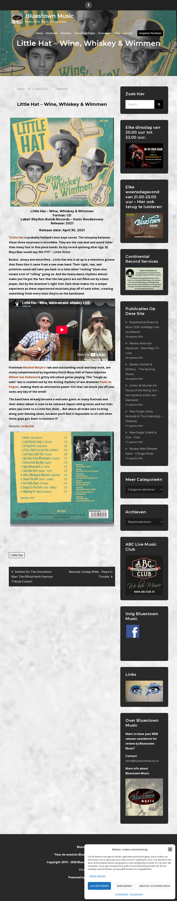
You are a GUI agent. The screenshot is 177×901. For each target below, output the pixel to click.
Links (117, 33)
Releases (66, 33)
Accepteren (99, 886)
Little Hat (17, 555)
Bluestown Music (49, 15)
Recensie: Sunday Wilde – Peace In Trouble (91, 574)
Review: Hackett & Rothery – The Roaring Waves (140, 369)
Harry (21, 89)
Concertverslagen (84, 33)
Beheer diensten (98, 876)
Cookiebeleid (121, 894)
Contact (128, 33)
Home (39, 33)
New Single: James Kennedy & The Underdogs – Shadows (144, 416)
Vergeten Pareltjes (150, 33)
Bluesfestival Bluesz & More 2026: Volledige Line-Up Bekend (142, 327)
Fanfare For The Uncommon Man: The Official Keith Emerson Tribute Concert (32, 576)
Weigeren (124, 886)
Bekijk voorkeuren (154, 886)
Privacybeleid (136, 894)
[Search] (158, 104)
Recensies (52, 33)
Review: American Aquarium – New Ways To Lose (142, 348)
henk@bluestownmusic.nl (142, 761)
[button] (170, 849)
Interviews (104, 33)
